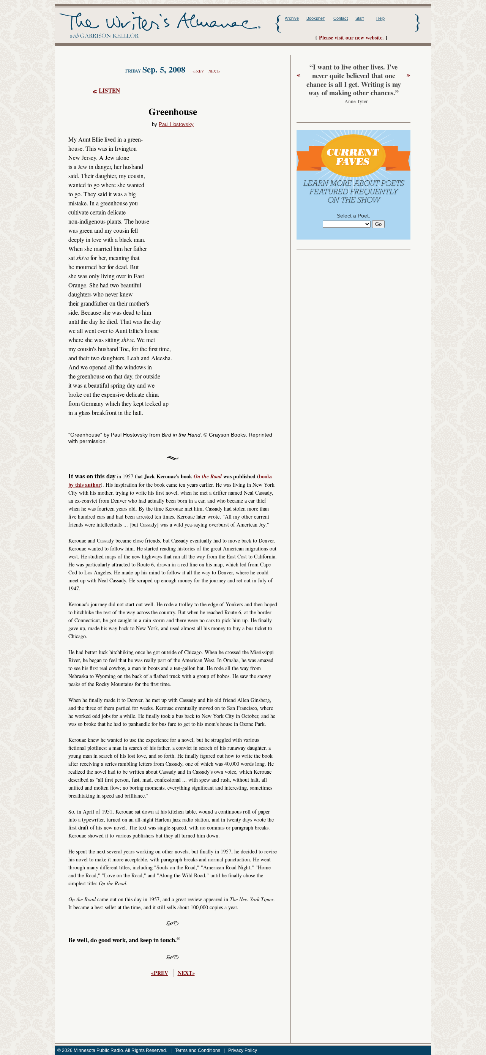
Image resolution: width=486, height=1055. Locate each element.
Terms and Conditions (197, 1050)
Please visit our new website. (351, 37)
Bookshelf (315, 18)
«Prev (198, 71)
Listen (109, 90)
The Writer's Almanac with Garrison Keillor (160, 25)
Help (380, 18)
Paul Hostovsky (176, 124)
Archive (292, 18)
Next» (214, 71)
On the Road (208, 476)
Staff (359, 18)
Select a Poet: (353, 216)
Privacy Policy (242, 1050)
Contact (340, 18)
